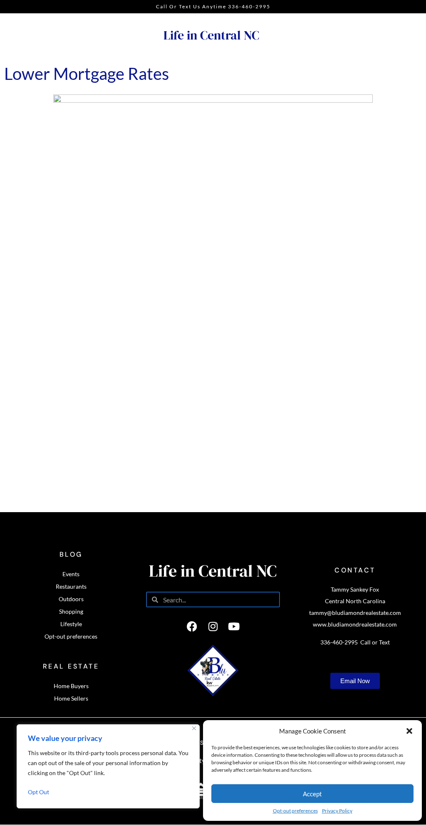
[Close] (194, 728)
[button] (409, 731)
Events (70, 573)
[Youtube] (233, 626)
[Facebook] (192, 626)
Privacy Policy (337, 811)
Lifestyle (71, 623)
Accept (312, 794)
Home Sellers (71, 698)
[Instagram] (213, 626)
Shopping (71, 611)
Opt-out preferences (295, 811)
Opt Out (38, 791)
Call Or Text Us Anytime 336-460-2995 (213, 6)
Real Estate (71, 666)
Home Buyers (71, 685)
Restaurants (71, 586)
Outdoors (71, 598)
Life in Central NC (211, 35)
